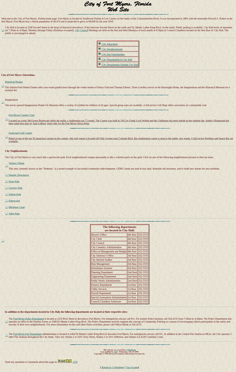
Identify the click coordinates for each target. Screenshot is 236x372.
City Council (81, 30)
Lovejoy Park (15, 188)
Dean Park (14, 181)
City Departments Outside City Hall (119, 64)
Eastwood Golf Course (20, 133)
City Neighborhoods (111, 49)
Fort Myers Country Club (22, 115)
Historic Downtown (19, 175)
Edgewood (14, 200)
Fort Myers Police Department (28, 318)
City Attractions (109, 44)
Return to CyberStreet (113, 367)
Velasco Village (16, 163)
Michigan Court (17, 207)
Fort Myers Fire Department (27, 334)
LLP (115, 352)
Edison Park (15, 194)
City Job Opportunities (113, 54)
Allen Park (14, 213)
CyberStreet (131, 350)
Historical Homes (14, 82)
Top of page (132, 367)
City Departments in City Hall (116, 59)
